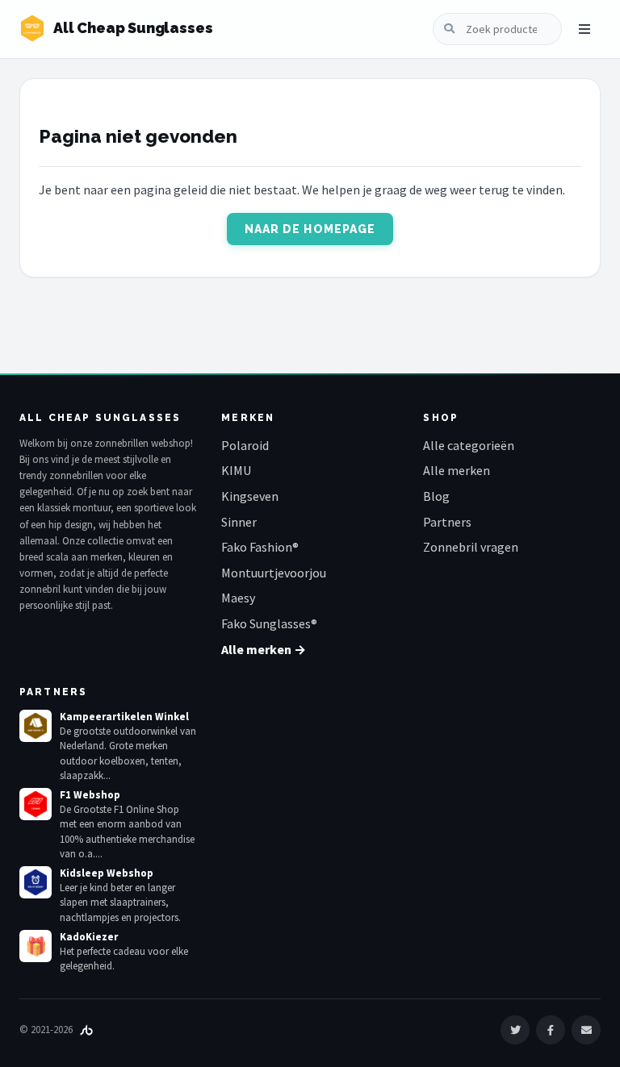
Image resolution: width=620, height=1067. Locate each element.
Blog (436, 496)
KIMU (236, 470)
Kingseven (250, 496)
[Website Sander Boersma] (86, 1029)
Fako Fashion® (260, 547)
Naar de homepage (310, 229)
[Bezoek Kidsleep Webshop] (35, 882)
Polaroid (245, 445)
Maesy (238, 598)
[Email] (586, 1029)
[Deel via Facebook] (550, 1029)
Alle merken (456, 470)
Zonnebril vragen (470, 547)
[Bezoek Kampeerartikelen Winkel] (35, 726)
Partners (447, 522)
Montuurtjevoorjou (273, 573)
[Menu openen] (584, 29)
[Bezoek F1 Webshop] (35, 804)
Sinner (239, 522)
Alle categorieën (468, 445)
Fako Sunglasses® (269, 623)
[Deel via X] (515, 1029)
